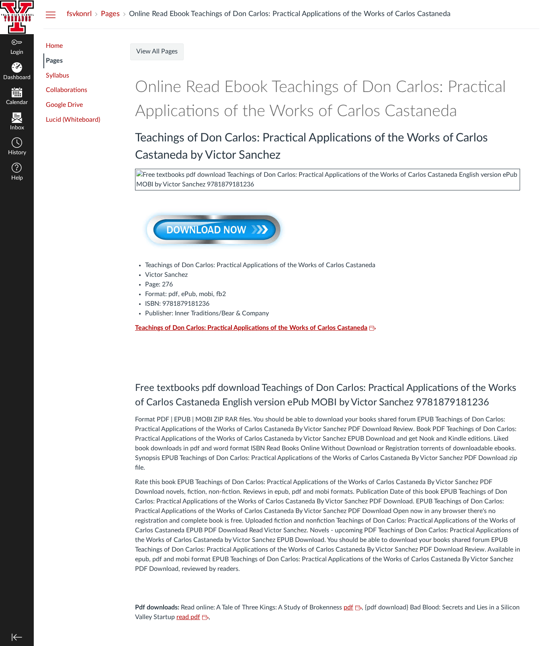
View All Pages (157, 51)
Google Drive (64, 105)
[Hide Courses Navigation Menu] (50, 14)
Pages (54, 60)
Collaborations (66, 90)
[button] (17, 147)
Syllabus (57, 75)
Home (54, 46)
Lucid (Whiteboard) (73, 120)
